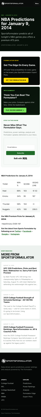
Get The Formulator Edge (16, 80)
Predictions (27, 383)
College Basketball (8, 390)
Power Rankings (29, 387)
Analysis (26, 390)
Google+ (5, 234)
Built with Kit (20, 158)
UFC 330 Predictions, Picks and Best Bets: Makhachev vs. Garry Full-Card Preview (20, 270)
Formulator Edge (29, 393)
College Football (7, 383)
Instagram (15, 234)
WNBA (3, 397)
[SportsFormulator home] (16, 3)
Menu (37, 3)
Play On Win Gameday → (15, 110)
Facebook (27, 231)
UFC (2, 400)
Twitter (18, 231)
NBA (2, 15)
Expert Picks (28, 397)
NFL (2, 387)
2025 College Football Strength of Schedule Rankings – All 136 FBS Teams (18, 300)
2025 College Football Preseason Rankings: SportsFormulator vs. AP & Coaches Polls (20, 329)
